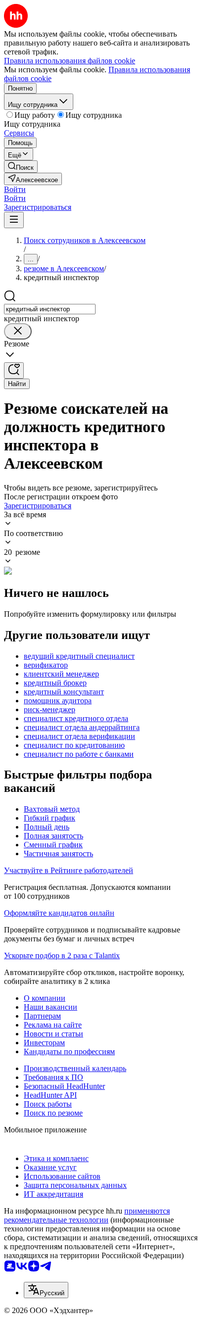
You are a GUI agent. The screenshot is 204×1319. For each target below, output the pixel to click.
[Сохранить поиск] (14, 370)
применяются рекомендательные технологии (87, 1215)
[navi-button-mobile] (14, 220)
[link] (21, 166)
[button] (15, 189)
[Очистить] (18, 331)
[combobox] (50, 309)
